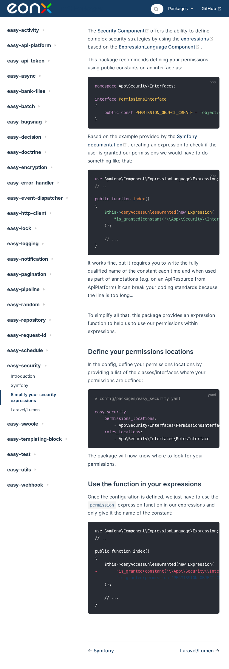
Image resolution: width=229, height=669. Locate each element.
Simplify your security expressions (33, 397)
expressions (197, 39)
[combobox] (157, 9)
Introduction (23, 376)
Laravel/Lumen (25, 409)
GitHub (212, 8)
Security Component (124, 31)
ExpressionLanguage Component (160, 47)
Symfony (19, 385)
